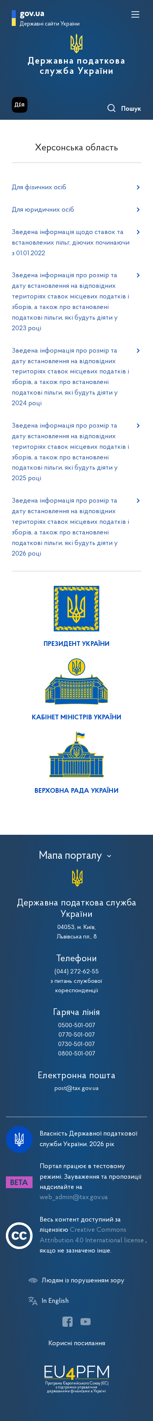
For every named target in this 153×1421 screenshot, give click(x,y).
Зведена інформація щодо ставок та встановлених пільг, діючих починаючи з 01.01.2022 (70, 243)
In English (55, 1301)
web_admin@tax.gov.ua (74, 1197)
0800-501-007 (76, 1054)
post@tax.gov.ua (76, 1088)
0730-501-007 (76, 1044)
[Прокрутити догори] (139, 1378)
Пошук (131, 109)
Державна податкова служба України (76, 66)
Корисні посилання (76, 1343)
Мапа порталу (70, 855)
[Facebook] (67, 1322)
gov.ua (32, 13)
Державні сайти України (50, 24)
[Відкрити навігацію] (135, 14)
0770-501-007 (76, 1035)
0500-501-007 (76, 1025)
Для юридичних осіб (43, 210)
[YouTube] (85, 1322)
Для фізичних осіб (39, 187)
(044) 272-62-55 (77, 972)
